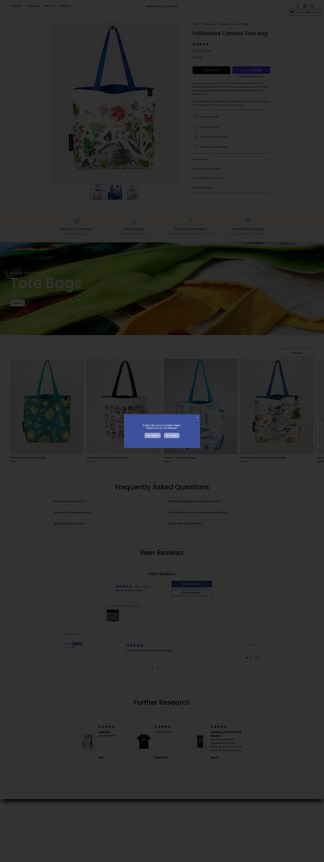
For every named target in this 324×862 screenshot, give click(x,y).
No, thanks (172, 435)
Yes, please (152, 435)
